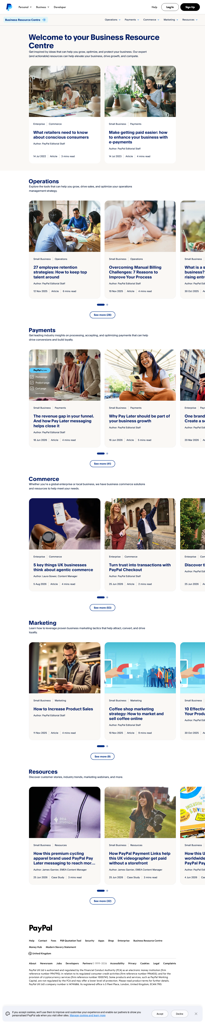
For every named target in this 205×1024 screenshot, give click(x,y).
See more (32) (102, 901)
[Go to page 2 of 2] (107, 305)
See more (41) (102, 463)
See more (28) (102, 314)
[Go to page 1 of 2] (101, 305)
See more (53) (102, 607)
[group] (64, 249)
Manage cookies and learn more (88, 1015)
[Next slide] (176, 249)
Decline (179, 1013)
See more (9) (103, 756)
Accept (160, 1013)
